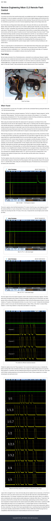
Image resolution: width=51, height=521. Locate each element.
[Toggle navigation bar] (2, 2)
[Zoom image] (25, 84)
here (19, 49)
